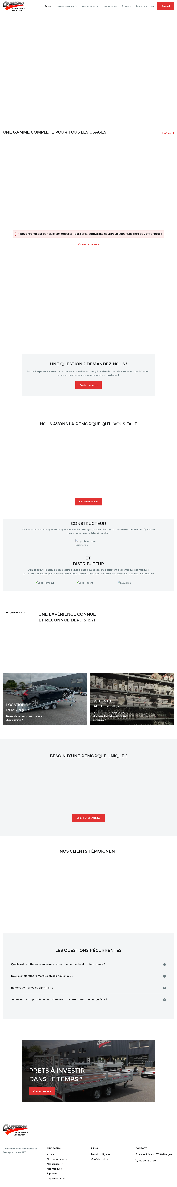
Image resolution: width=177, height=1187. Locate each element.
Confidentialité (99, 1159)
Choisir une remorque (88, 817)
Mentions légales (100, 1154)
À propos (126, 6)
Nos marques (110, 6)
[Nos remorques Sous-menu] (76, 6)
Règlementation (145, 6)
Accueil (49, 6)
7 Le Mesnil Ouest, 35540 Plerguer (154, 1154)
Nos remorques (65, 6)
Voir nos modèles (88, 501)
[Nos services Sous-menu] (97, 6)
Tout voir (167, 133)
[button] (88, 964)
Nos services (88, 6)
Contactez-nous (87, 244)
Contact (165, 6)
